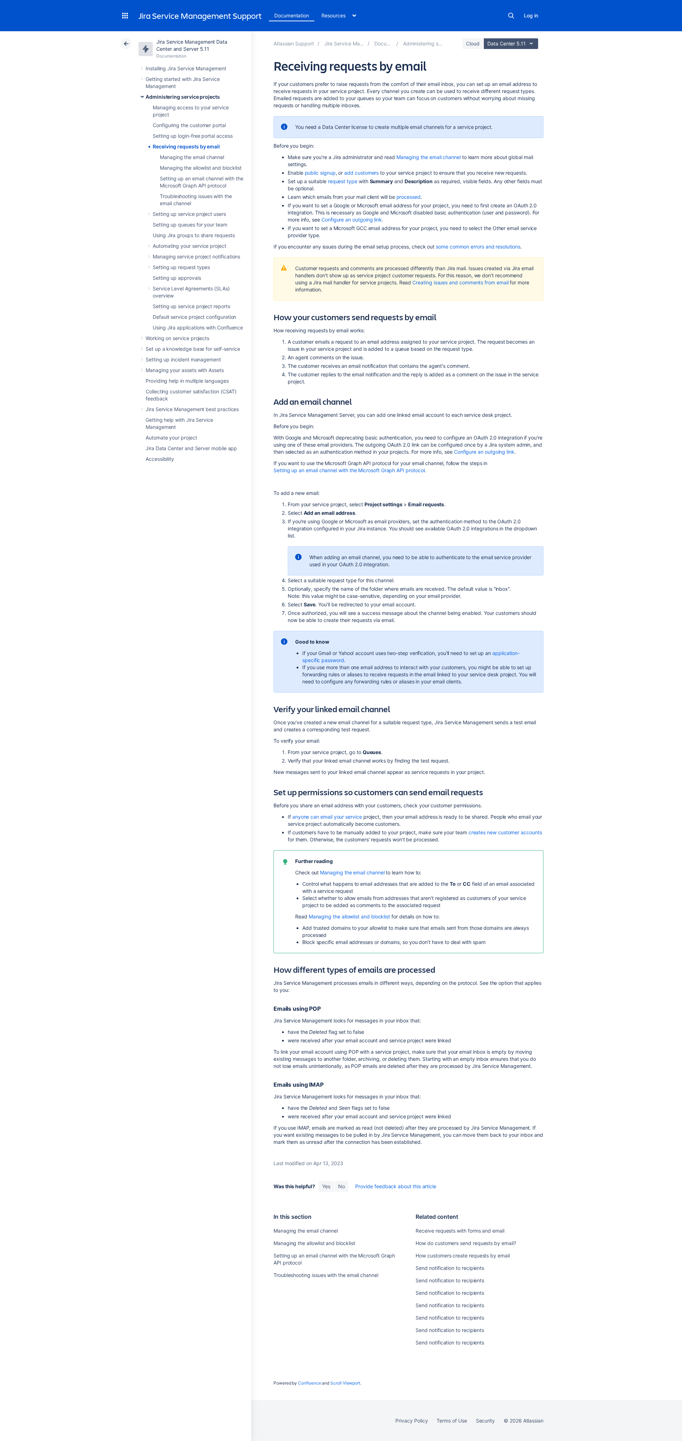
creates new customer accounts (505, 832)
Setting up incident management (183, 359)
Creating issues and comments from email (460, 282)
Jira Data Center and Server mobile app (191, 448)
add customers (361, 173)
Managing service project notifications (196, 256)
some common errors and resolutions (478, 247)
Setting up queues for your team (190, 225)
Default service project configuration (194, 317)
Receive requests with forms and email (460, 1231)
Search (511, 15)
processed (408, 197)
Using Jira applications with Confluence (198, 327)
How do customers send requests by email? (466, 1243)
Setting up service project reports (191, 306)
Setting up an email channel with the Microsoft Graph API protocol (349, 470)
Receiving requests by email (186, 146)
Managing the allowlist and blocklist (200, 168)
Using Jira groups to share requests (194, 235)
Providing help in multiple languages (187, 381)
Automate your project (171, 438)
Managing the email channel (192, 157)
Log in (531, 15)
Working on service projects (177, 338)
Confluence (309, 1383)
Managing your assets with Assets (185, 370)
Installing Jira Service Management (186, 68)
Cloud (473, 43)
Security (485, 1421)
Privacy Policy (411, 1421)
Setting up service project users (189, 214)
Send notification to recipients (450, 1268)
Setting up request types (181, 267)
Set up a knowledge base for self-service (193, 349)
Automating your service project (189, 246)
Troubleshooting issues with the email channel (326, 1275)
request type (342, 181)
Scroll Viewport (345, 1383)
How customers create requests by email (462, 1255)
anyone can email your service (327, 817)
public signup (320, 173)
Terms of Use (452, 1421)
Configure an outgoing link (351, 220)
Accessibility (160, 459)
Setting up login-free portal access (193, 136)
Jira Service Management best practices (192, 409)
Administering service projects (183, 97)
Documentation (291, 15)
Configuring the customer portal (189, 125)
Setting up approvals (177, 278)
